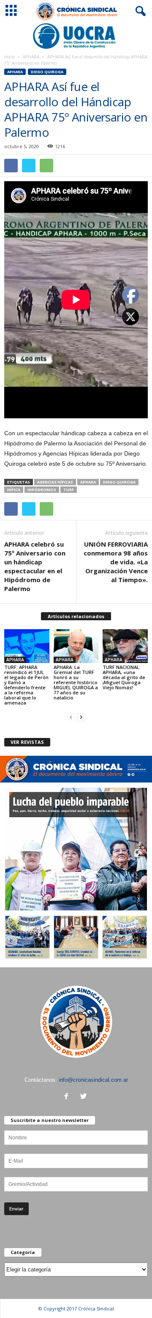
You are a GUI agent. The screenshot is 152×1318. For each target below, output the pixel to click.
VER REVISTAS (27, 742)
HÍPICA (13, 489)
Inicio (9, 57)
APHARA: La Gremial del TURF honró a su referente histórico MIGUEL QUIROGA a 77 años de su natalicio (76, 682)
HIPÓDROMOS (41, 489)
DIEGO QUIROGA (47, 72)
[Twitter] (84, 1097)
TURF (68, 489)
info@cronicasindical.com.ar (93, 1080)
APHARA (31, 57)
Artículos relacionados (76, 616)
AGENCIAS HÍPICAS (55, 482)
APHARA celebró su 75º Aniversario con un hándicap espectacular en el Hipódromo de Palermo (34, 566)
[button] (139, 11)
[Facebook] (68, 1097)
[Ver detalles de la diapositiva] (76, 36)
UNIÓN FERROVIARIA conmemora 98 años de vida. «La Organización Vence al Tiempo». (116, 562)
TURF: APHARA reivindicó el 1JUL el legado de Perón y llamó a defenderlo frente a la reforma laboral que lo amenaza (26, 685)
